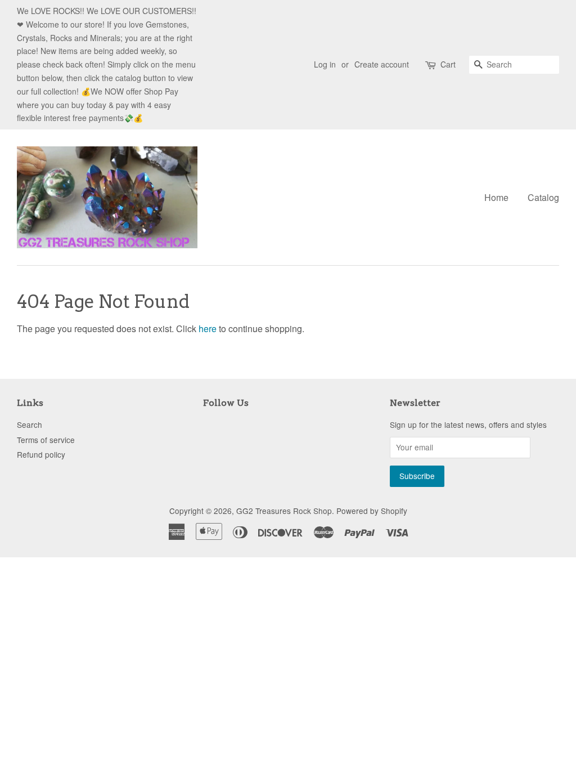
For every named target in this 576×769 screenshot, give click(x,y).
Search (29, 424)
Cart (448, 64)
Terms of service (46, 439)
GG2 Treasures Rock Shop (284, 510)
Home (496, 197)
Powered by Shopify (371, 510)
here (208, 328)
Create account (381, 64)
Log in (325, 64)
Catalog (543, 197)
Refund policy (41, 454)
